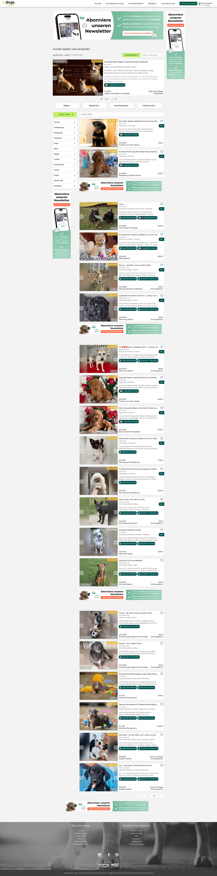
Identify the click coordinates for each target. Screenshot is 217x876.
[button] (104, 99)
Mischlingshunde (122, 106)
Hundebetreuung (80, 833)
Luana (121, 204)
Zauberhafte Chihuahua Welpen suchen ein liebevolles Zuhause (139, 438)
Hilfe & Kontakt (136, 833)
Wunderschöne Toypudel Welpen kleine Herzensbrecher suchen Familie (139, 152)
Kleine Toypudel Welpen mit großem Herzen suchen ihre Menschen (139, 408)
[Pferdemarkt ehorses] (104, 865)
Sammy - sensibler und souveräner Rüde (135, 265)
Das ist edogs (136, 831)
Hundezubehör (80, 836)
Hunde (67, 55)
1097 (154, 796)
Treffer (66, 114)
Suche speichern (131, 55)
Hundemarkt (58, 55)
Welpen (67, 106)
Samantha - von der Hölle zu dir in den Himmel (137, 735)
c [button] (54, 77)
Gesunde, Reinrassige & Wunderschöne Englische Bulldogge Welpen (139, 704)
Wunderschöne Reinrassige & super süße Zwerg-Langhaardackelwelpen (139, 674)
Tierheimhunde (149, 106)
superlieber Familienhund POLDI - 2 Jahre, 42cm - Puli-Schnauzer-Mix (139, 296)
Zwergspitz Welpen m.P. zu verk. (118, 62)
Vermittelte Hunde (80, 844)
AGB (136, 836)
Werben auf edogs (136, 844)
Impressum (136, 839)
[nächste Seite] (161, 796)
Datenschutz (136, 841)
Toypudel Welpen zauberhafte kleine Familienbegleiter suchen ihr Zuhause (139, 378)
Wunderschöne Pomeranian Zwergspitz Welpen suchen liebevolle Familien (139, 469)
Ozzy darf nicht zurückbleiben (130, 560)
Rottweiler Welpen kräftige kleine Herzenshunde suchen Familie (139, 121)
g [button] (101, 99)
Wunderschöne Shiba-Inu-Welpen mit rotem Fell (138, 235)
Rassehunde (95, 106)
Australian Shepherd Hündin (130, 530)
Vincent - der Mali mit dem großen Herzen (135, 613)
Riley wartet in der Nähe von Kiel (132, 499)
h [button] (115, 99)
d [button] (101, 77)
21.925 (61, 114)
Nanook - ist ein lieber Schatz (130, 643)
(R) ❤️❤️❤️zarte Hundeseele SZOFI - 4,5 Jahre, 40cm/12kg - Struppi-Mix (139, 347)
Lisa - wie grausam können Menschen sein (135, 765)
